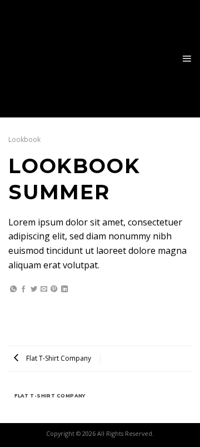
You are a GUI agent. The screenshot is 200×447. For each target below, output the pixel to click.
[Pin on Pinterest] (54, 289)
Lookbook (24, 139)
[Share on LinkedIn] (64, 289)
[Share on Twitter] (34, 289)
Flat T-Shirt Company (57, 358)
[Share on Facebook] (23, 289)
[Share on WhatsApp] (13, 289)
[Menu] (187, 59)
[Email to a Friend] (44, 289)
